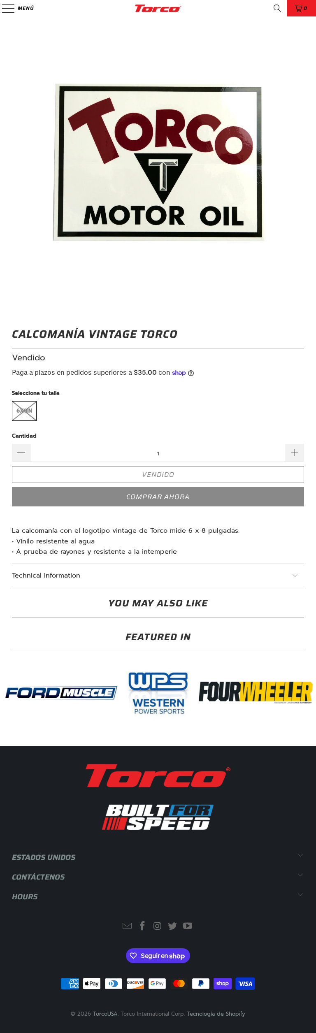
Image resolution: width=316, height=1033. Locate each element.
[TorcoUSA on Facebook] (142, 926)
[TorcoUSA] (158, 8)
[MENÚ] (4, 8)
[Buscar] (277, 8)
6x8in (24, 411)
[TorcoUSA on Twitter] (173, 926)
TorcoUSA (105, 1014)
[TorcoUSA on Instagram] (157, 926)
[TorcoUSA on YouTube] (188, 926)
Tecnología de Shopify (216, 1014)
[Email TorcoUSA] (127, 926)
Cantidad (24, 436)
